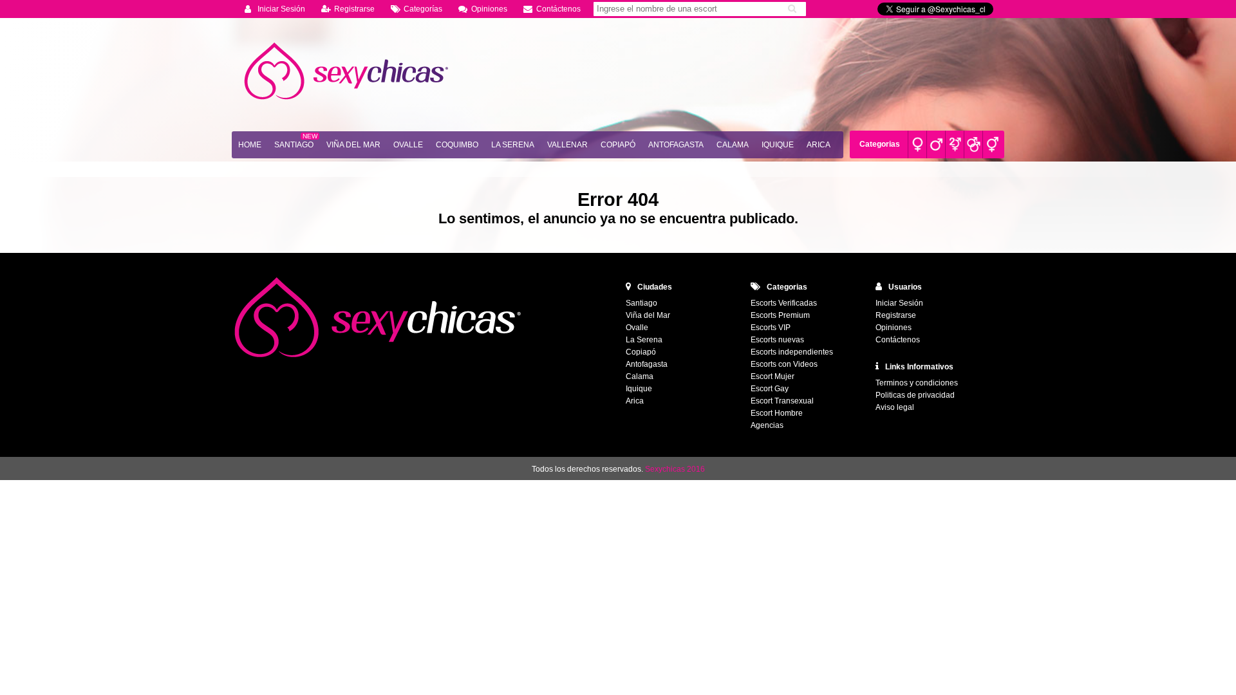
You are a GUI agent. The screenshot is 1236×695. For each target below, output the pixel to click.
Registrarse (354, 9)
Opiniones (489, 9)
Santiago (294, 145)
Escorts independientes (792, 352)
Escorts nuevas (777, 339)
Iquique (778, 145)
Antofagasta (676, 145)
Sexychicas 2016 (675, 469)
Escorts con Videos (784, 364)
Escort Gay (770, 388)
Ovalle (408, 145)
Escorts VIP (771, 327)
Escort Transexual (782, 400)
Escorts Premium (780, 315)
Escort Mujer (772, 376)
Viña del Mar (353, 145)
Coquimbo (457, 145)
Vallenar (567, 145)
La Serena (512, 145)
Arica (818, 145)
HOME (249, 145)
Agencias (767, 425)
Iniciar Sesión (281, 9)
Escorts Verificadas (784, 303)
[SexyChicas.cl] (347, 71)
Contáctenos (558, 9)
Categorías (423, 9)
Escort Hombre (777, 413)
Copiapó (618, 145)
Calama (732, 145)
